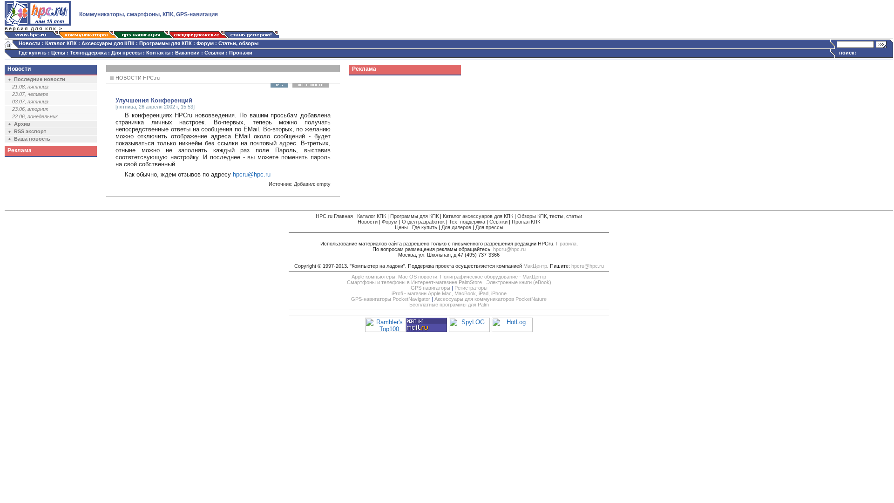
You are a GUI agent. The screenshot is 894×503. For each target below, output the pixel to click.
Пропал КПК (526, 221)
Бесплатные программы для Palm (449, 304)
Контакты (158, 52)
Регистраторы (471, 288)
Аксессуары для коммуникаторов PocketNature (490, 299)
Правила (566, 243)
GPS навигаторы (430, 288)
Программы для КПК (165, 43)
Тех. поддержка (467, 221)
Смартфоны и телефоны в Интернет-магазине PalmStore (414, 282)
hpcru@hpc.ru (252, 174)
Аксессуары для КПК (108, 43)
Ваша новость (32, 139)
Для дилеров (456, 227)
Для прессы (126, 52)
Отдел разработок (423, 221)
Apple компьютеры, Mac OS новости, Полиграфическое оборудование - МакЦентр (449, 276)
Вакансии (187, 52)
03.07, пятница (30, 101)
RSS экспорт (30, 131)
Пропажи (240, 52)
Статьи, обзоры (238, 43)
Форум (205, 43)
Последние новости (39, 79)
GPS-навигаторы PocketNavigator (390, 299)
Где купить (33, 52)
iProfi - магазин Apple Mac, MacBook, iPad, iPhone (449, 293)
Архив (22, 124)
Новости (30, 43)
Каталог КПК (61, 43)
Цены (58, 52)
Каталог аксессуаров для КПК (478, 216)
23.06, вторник (30, 109)
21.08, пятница (30, 86)
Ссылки (214, 52)
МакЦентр (535, 266)
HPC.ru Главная (334, 216)
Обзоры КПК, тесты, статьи (549, 216)
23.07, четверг (30, 94)
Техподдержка (88, 52)
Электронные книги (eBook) (518, 282)
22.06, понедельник (35, 116)
